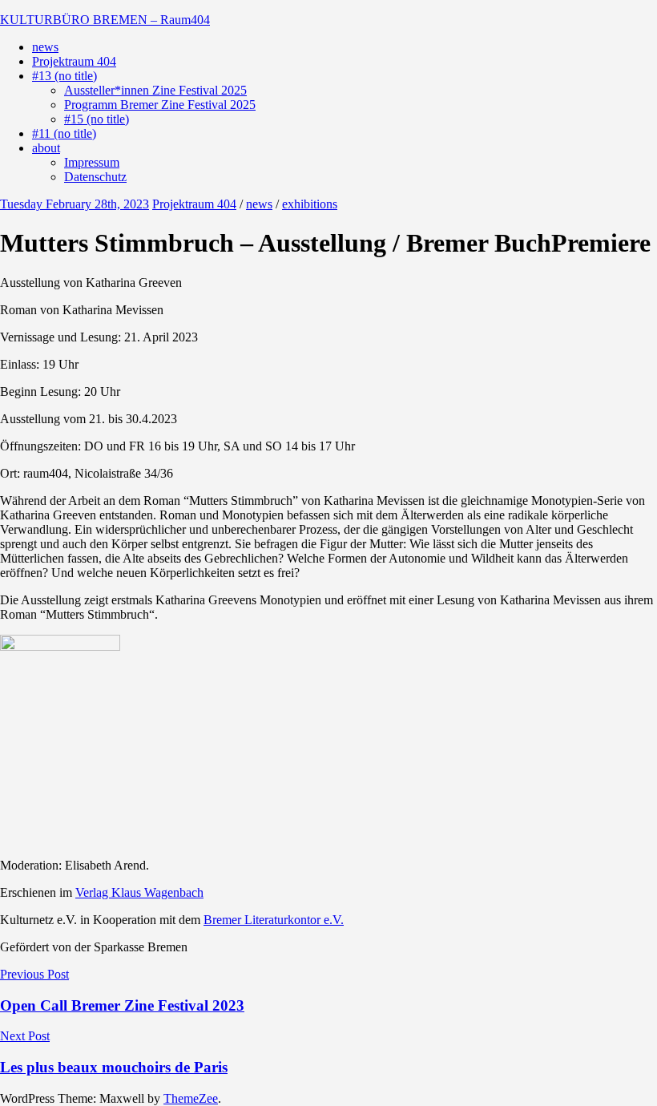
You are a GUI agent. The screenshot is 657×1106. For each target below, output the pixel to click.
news (45, 47)
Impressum (91, 162)
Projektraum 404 (74, 61)
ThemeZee (190, 1098)
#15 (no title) (96, 119)
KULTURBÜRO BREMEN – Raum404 (105, 19)
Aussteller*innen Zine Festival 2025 (155, 90)
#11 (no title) (64, 133)
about (46, 148)
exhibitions (309, 204)
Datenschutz (95, 177)
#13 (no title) (64, 76)
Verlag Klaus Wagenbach (139, 892)
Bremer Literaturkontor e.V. (274, 919)
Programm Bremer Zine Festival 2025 (160, 104)
